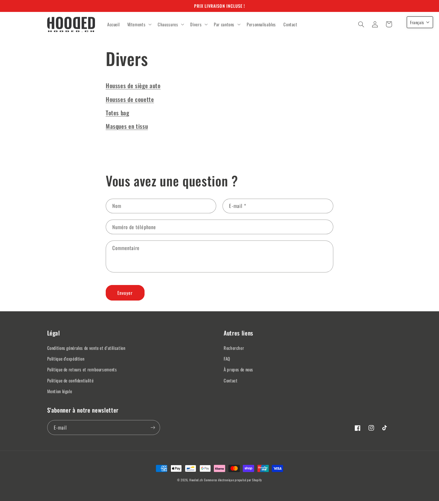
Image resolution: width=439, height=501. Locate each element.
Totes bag (117, 112)
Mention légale (59, 391)
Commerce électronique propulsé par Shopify (233, 479)
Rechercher (234, 347)
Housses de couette (130, 99)
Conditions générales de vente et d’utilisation (86, 347)
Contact (230, 380)
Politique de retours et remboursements (82, 369)
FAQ (227, 358)
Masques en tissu (127, 126)
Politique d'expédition (66, 358)
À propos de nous (238, 369)
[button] (138, 24)
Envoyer (125, 292)
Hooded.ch (196, 479)
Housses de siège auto (133, 85)
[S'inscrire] (152, 427)
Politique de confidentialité (70, 380)
